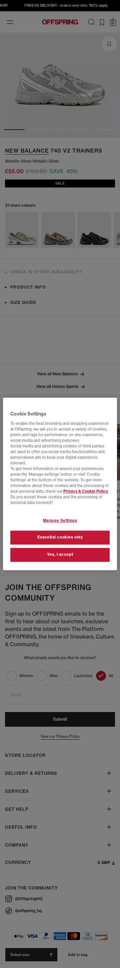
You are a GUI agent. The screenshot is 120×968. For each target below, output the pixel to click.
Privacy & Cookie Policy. (85, 491)
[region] (60, 484)
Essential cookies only (60, 537)
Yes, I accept (60, 554)
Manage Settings (60, 520)
